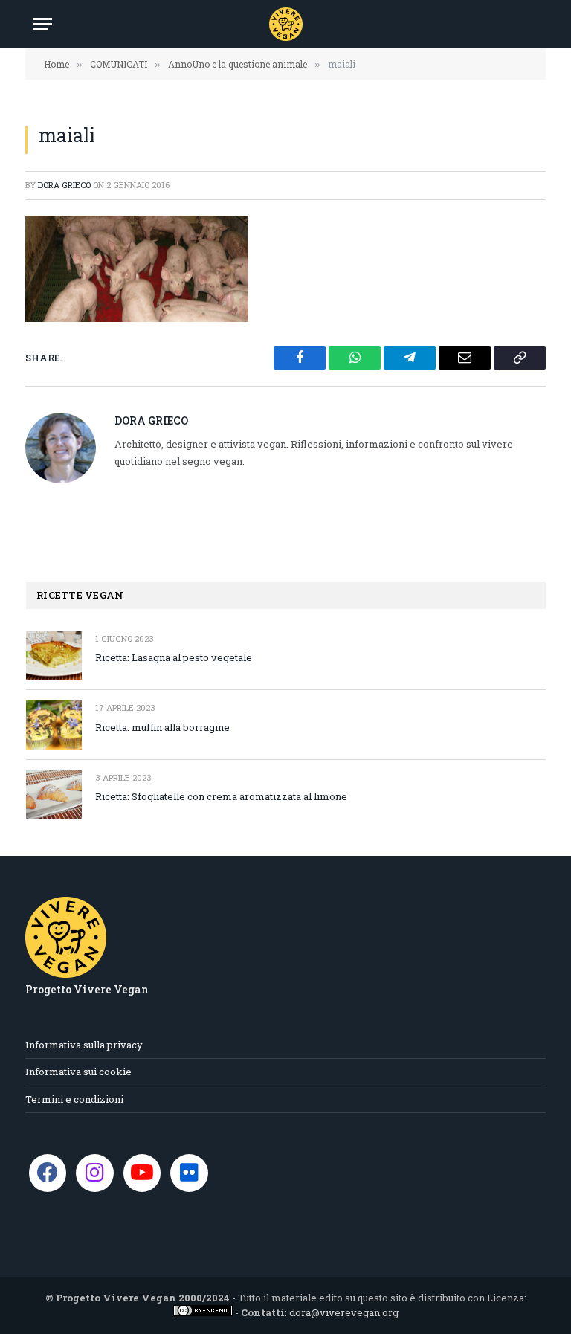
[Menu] (42, 24)
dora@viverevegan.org (344, 1312)
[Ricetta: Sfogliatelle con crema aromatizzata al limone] (54, 794)
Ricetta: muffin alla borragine (162, 727)
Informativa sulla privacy (84, 1044)
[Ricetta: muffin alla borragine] (54, 724)
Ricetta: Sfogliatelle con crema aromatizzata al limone (221, 796)
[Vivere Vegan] (286, 24)
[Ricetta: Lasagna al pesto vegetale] (54, 655)
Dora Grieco (64, 184)
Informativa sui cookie (78, 1071)
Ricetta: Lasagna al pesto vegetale (173, 657)
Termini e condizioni (74, 1099)
